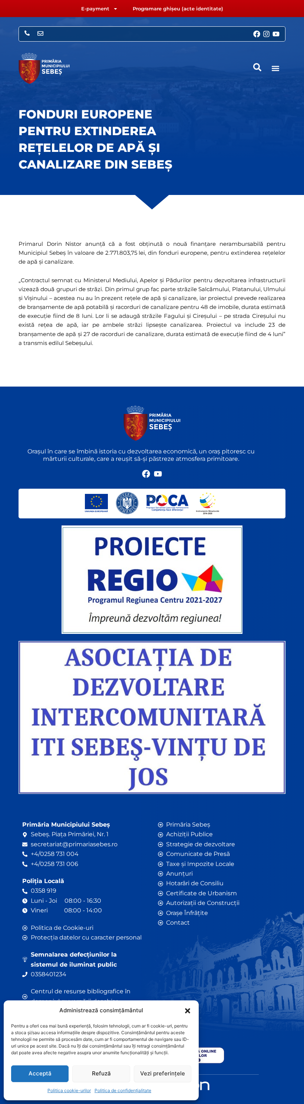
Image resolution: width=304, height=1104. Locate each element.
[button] (187, 1011)
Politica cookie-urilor (69, 1090)
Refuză (101, 1073)
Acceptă (40, 1073)
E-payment (95, 9)
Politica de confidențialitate (123, 1090)
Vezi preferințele (162, 1073)
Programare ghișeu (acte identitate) (178, 9)
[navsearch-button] (257, 67)
